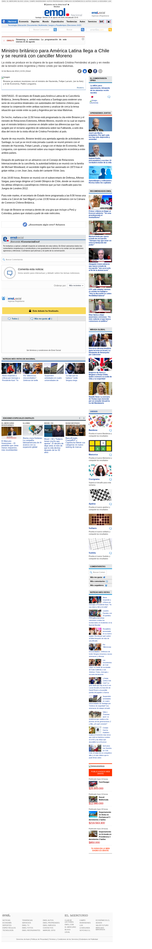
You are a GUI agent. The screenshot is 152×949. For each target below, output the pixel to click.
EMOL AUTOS (48, 920)
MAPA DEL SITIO (49, 930)
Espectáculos (57, 21)
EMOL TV (25, 925)
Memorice (93, 454)
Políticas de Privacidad (39, 939)
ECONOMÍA (7, 923)
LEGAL (67, 932)
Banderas (93, 430)
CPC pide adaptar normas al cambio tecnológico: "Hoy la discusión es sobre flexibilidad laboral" (100, 292)
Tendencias (71, 21)
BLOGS (67, 929)
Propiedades (58, 1)
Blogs (20, 1)
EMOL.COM (69, 924)
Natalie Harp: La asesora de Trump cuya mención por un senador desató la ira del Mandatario (99, 400)
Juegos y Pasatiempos (57, 25)
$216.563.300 (97, 823)
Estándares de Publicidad (89, 939)
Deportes (35, 21)
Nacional (12, 21)
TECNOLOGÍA (8, 930)
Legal (26, 1)
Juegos (94, 411)
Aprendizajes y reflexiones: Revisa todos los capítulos (100, 182)
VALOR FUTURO (102, 925)
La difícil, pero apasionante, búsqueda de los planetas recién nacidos (100, 89)
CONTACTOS (48, 928)
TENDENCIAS (27, 920)
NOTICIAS (6, 920)
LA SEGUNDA (85, 928)
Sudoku (92, 553)
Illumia (26, 423)
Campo (32, 1)
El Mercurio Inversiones (7, 424)
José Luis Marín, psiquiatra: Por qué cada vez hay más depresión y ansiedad (99, 136)
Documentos (32, 25)
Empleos (68, 1)
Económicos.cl (79, 1)
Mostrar (57, 7)
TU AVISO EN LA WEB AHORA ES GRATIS (100, 849)
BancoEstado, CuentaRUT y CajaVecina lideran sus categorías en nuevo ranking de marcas (75, 442)
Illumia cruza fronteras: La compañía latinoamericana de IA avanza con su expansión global (33, 442)
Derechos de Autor (23, 939)
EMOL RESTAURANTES (31, 930)
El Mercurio (12, 1)
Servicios (92, 21)
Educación (22, 25)
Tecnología (12, 25)
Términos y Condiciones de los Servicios (63, 939)
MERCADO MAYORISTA (100, 928)
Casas (94, 1)
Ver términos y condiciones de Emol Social (44, 350)
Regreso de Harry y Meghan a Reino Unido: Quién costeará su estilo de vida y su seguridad (100, 376)
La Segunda (102, 1)
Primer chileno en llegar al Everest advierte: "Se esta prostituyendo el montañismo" (100, 214)
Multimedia (42, 25)
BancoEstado (73, 423)
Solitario (93, 528)
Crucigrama (94, 479)
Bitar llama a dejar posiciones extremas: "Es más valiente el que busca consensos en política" (100, 318)
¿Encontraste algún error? (46, 224)
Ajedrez (92, 504)
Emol (4, 1)
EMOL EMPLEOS (49, 925)
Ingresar (95, 16)
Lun (109, 1)
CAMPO (83, 920)
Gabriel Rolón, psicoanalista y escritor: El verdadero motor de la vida (100, 160)
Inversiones (41, 1)
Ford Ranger (104, 782)
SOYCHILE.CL (85, 930)
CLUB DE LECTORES (69, 921)
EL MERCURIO (70, 927)
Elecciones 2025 (74, 25)
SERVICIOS (26, 923)
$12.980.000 (96, 803)
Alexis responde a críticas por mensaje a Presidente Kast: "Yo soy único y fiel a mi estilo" (11, 380)
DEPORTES (7, 925)
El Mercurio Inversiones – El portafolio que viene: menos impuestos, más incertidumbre (10, 445)
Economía (23, 21)
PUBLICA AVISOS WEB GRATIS (100, 773)
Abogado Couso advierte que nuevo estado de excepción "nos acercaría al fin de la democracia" (100, 267)
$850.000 (94, 842)
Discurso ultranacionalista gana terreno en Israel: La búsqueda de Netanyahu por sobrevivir (100, 351)
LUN (81, 925)
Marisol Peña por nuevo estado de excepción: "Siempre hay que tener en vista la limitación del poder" (100, 240)
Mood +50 (48, 423)
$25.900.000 (96, 788)
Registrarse (104, 16)
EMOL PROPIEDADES (51, 923)
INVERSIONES (85, 923)
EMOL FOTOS (27, 928)
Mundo (45, 21)
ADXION (99, 923)
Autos (49, 1)
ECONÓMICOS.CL (103, 920)
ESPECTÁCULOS (9, 928)
